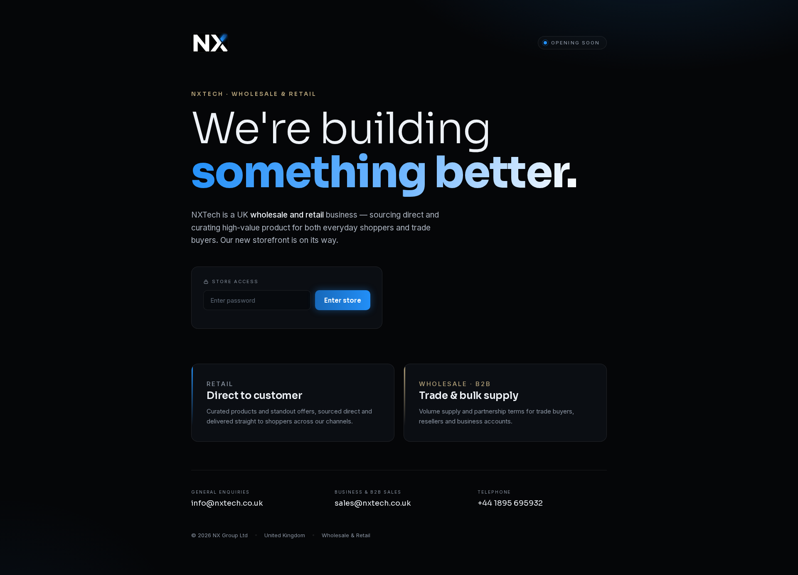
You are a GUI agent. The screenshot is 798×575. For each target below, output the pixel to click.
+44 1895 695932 (510, 503)
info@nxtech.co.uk (227, 503)
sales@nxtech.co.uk (373, 503)
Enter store (342, 300)
